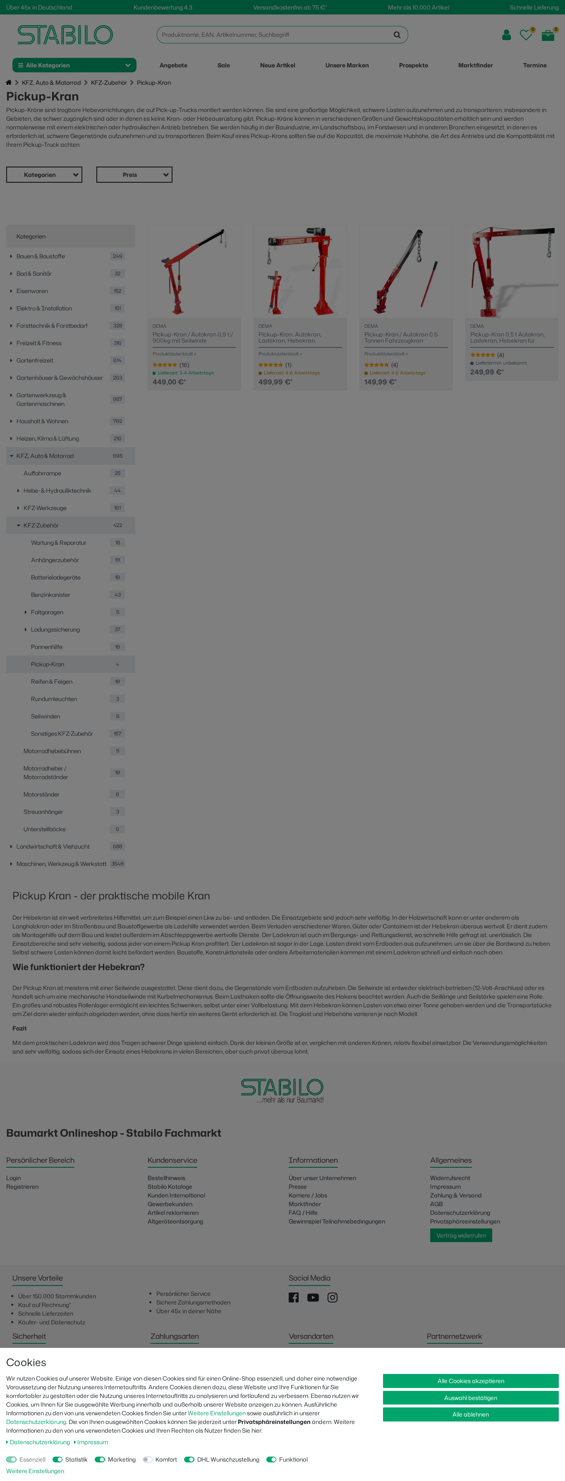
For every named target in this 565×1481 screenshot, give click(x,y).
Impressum (445, 1186)
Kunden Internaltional (176, 1195)
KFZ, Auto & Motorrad (51, 82)
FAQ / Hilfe (303, 1212)
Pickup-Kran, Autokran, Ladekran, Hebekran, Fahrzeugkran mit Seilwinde (296, 337)
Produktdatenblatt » (174, 354)
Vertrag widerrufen (461, 1235)
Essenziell (32, 1459)
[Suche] (397, 34)
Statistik (76, 1459)
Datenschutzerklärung (460, 1212)
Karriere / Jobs (308, 1195)
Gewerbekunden (170, 1204)
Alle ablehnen (470, 1414)
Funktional (293, 1459)
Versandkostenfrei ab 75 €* (290, 7)
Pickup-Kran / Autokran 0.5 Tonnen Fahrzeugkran (401, 337)
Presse (298, 1186)
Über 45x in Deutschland (39, 7)
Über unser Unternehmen (322, 1178)
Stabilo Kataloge (170, 1186)
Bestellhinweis (166, 1178)
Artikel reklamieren (173, 1212)
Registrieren (22, 1186)
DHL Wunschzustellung (228, 1459)
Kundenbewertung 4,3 (163, 7)
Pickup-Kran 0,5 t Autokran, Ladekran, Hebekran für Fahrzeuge (507, 337)
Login (13, 1178)
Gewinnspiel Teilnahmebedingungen (337, 1221)
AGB (436, 1204)
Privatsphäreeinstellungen (465, 1221)
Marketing (122, 1459)
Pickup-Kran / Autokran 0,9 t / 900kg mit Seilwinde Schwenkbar (193, 337)
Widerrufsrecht (450, 1178)
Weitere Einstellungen (217, 1413)
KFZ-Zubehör (109, 82)
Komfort (166, 1459)
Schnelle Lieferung (534, 7)
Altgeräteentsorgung (175, 1221)
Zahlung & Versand (456, 1195)
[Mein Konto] (506, 35)
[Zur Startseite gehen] (9, 83)
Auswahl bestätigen (470, 1398)
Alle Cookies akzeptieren (471, 1381)
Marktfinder (305, 1204)
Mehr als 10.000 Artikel (418, 7)
